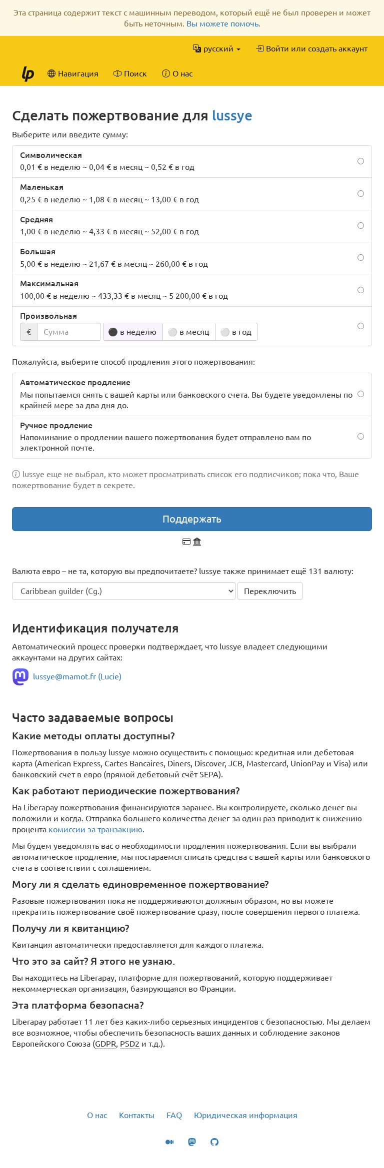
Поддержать (192, 519)
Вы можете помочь (222, 23)
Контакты (136, 1115)
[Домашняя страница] (27, 73)
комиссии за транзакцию (95, 829)
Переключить (270, 590)
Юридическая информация (246, 1115)
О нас (97, 1115)
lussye (232, 115)
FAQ (174, 1115)
